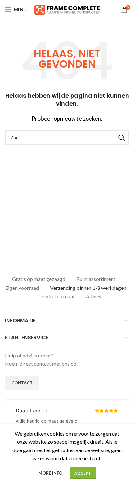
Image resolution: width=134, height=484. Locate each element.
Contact (22, 382)
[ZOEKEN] (121, 137)
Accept (82, 473)
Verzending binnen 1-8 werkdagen (88, 288)
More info (50, 473)
